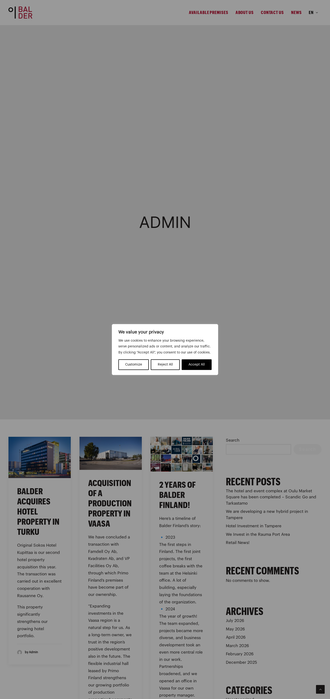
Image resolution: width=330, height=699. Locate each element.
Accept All (196, 364)
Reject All (165, 364)
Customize (133, 364)
